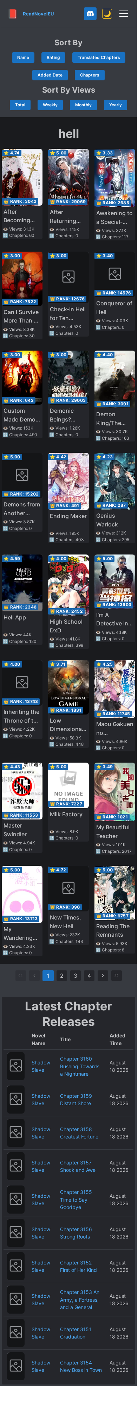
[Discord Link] (90, 13)
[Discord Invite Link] (90, 13)
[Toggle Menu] (124, 14)
